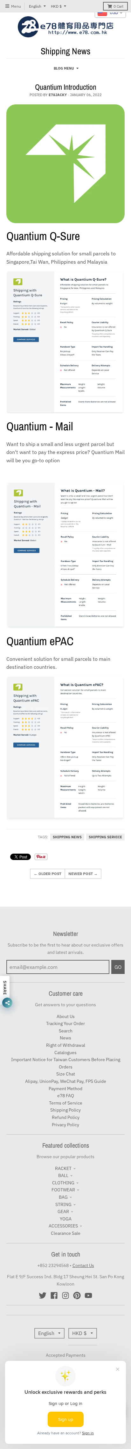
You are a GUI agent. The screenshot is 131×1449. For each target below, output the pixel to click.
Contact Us (83, 1265)
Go (117, 967)
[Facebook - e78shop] (54, 1295)
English (35, 6)
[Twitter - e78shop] (42, 1295)
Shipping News (67, 837)
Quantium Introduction (65, 87)
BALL (63, 1175)
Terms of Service (65, 1103)
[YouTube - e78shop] (88, 1295)
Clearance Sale (65, 1233)
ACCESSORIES (63, 1226)
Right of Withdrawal (65, 1045)
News (65, 1038)
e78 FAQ (65, 1095)
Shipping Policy (65, 1110)
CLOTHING (63, 1183)
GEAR (63, 1211)
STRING (63, 1204)
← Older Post (47, 873)
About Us (66, 1016)
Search (65, 1031)
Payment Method (65, 1088)
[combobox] (110, 13)
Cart (118, 6)
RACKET (63, 1168)
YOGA (66, 1219)
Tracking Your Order (65, 1023)
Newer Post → (83, 873)
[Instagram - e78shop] (65, 1295)
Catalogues (65, 1052)
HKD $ (56, 6)
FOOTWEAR (63, 1190)
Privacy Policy (65, 1125)
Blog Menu (64, 68)
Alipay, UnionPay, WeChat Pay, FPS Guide (65, 1081)
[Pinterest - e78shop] (77, 1295)
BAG (63, 1197)
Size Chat (65, 1074)
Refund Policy (65, 1117)
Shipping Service (105, 837)
